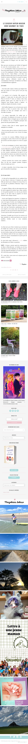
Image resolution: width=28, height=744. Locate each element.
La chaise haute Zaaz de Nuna (8, 355)
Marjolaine (9, 267)
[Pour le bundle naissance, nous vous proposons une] (14, 634)
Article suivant (21, 274)
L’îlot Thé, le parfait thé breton (9, 323)
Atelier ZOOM (6, 492)
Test (14, 20)
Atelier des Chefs (10, 52)
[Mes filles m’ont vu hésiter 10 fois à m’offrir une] (14, 605)
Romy (19, 740)
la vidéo (20, 240)
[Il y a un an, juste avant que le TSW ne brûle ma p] (14, 519)
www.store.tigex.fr (7, 147)
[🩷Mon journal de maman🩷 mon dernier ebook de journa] (14, 691)
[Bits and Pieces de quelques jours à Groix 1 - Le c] (14, 576)
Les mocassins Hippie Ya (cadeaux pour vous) (12, 301)
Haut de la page (22, 742)
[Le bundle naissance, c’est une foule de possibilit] (14, 663)
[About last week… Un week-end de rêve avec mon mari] (14, 720)
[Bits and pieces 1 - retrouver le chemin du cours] (14, 548)
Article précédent (7, 274)
